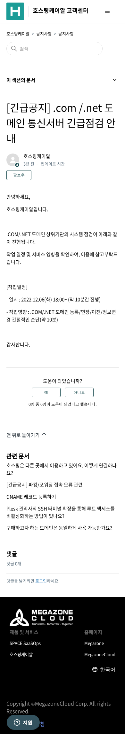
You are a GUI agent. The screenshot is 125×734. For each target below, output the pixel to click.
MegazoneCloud (99, 654)
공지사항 (44, 33)
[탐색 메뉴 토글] (107, 11)
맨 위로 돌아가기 (23, 434)
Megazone (94, 643)
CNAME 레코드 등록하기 (31, 496)
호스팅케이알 (17, 33)
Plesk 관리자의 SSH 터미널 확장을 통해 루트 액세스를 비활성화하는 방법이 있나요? (60, 512)
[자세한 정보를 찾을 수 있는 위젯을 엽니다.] (23, 723)
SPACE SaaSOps (25, 643)
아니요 (79, 392)
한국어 (107, 669)
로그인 (41, 581)
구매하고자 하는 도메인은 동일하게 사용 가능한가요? (59, 527)
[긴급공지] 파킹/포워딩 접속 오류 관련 (44, 484)
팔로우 (19, 175)
